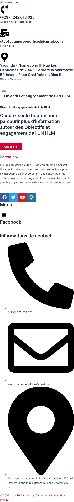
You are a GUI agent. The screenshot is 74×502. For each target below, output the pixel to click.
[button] (37, 90)
